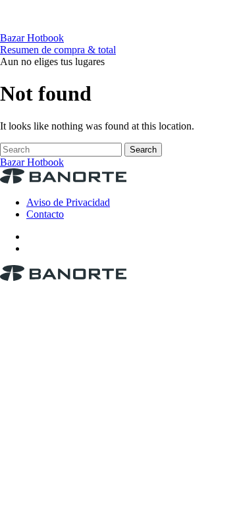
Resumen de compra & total (58, 49)
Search (143, 150)
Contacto (45, 214)
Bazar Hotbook (32, 37)
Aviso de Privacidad (68, 202)
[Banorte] (118, 26)
